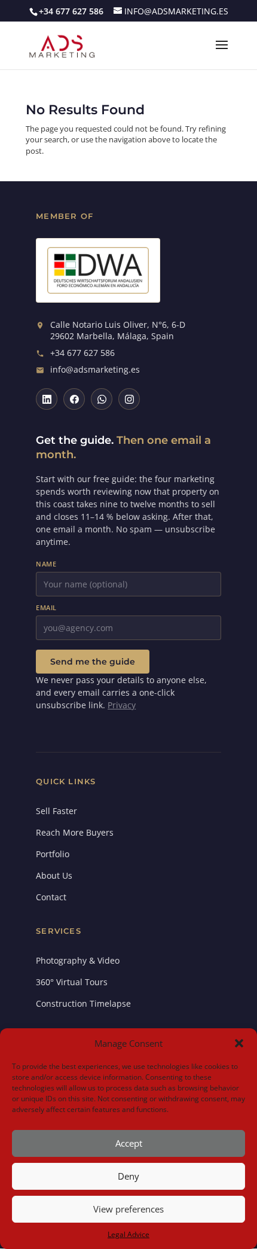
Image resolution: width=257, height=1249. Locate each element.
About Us (54, 875)
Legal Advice (128, 1234)
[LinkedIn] (46, 399)
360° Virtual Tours (72, 982)
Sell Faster (56, 811)
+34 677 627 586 (82, 353)
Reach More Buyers (75, 832)
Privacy (122, 705)
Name (46, 563)
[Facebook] (74, 399)
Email (46, 607)
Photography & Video (78, 960)
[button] (239, 1043)
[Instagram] (129, 399)
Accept (128, 1143)
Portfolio (52, 854)
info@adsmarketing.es (95, 369)
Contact (51, 897)
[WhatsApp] (101, 399)
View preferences (128, 1209)
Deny (128, 1176)
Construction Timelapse (83, 1003)
